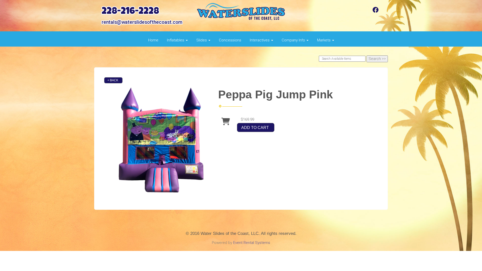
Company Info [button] (294, 40)
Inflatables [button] (176, 40)
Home (153, 40)
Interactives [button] (260, 40)
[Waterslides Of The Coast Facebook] (376, 11)
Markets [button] (324, 40)
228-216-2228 (130, 12)
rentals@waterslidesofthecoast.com (142, 22)
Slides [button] (202, 40)
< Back (112, 80)
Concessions (230, 40)
